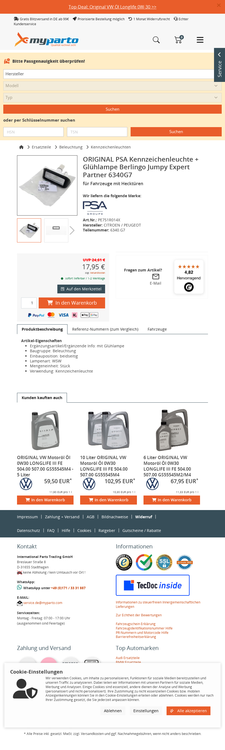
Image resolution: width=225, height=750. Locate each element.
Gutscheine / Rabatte (141, 530)
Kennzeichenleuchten (111, 147)
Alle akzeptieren (191, 710)
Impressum (27, 516)
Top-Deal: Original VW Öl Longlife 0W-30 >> (112, 7)
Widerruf (143, 516)
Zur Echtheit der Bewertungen (139, 615)
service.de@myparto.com (42, 602)
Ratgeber (107, 530)
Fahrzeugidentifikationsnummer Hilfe (144, 628)
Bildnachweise (115, 516)
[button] (221, 5)
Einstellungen (146, 710)
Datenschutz (28, 530)
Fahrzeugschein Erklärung (136, 624)
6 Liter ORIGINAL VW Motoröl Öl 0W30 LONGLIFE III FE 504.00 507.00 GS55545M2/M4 (167, 466)
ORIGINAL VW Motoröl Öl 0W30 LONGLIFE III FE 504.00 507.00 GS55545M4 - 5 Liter (45, 466)
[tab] (42, 329)
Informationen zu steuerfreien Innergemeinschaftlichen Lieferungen (158, 604)
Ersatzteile (41, 147)
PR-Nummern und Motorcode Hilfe (142, 632)
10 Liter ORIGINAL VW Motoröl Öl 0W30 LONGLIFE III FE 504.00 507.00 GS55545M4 (104, 466)
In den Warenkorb (76, 302)
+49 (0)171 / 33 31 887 (68, 588)
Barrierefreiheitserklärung (136, 636)
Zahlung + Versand (62, 516)
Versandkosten (97, 272)
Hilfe (66, 530)
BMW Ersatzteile (128, 662)
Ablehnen (113, 710)
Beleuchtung (71, 147)
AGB (90, 516)
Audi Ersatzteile (128, 657)
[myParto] (47, 39)
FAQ (51, 530)
